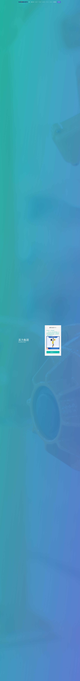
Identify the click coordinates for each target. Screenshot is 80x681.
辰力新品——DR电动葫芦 (50, 330)
